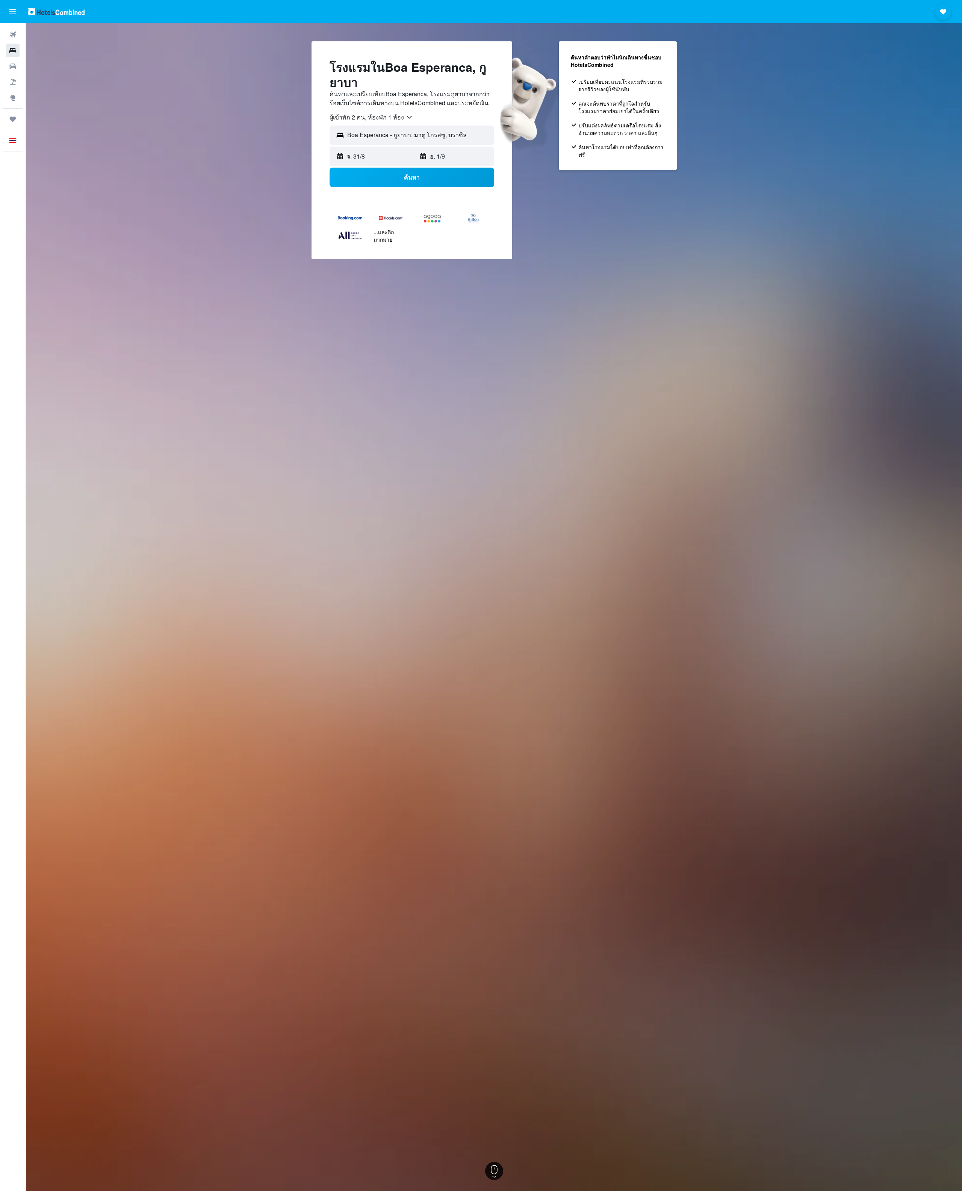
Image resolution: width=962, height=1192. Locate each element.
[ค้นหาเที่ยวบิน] (13, 34)
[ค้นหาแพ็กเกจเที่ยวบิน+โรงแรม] (13, 81)
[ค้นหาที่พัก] (13, 50)
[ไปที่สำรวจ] (13, 97)
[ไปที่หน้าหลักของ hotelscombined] (56, 11)
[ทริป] (13, 119)
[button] (13, 11)
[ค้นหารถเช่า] (13, 66)
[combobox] (371, 117)
